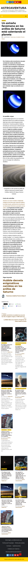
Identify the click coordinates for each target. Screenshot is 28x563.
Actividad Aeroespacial (21, 342)
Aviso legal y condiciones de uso (13, 540)
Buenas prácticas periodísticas (13, 551)
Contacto (9, 546)
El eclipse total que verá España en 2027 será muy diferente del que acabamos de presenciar (6, 347)
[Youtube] (15, 2)
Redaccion (10, 352)
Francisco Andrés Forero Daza (15, 296)
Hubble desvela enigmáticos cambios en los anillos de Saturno (13, 286)
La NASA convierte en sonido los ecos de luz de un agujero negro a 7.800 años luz (13, 315)
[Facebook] (10, 2)
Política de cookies (20, 543)
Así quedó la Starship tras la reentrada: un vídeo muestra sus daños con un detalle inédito (20, 349)
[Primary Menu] (2, 16)
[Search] (26, 16)
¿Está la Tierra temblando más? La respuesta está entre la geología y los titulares (6, 434)
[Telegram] (18, 2)
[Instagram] (12, 2)
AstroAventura (13, 7)
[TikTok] (20, 2)
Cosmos (3, 20)
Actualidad (4, 342)
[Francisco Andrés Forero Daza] (3, 296)
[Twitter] (7, 2)
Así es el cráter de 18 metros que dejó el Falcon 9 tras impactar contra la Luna (6, 393)
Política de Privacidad (8, 543)
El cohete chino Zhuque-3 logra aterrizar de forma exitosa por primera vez (20, 393)
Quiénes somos (17, 546)
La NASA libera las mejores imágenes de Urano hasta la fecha (15, 320)
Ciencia (9, 429)
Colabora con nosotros (13, 548)
